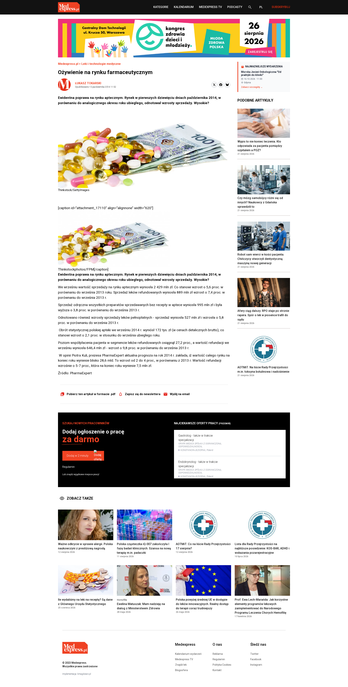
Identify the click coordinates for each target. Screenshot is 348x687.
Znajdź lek (181, 664)
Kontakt (217, 670)
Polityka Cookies (222, 664)
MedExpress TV (210, 7)
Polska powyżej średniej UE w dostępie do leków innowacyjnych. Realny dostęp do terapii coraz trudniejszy (202, 604)
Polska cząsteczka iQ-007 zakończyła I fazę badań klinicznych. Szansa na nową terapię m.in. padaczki (144, 548)
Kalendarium (184, 7)
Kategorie (160, 7)
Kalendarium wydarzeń (188, 653)
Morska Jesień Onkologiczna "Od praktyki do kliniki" (261, 73)
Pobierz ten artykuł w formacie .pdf (91, 394)
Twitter (254, 653)
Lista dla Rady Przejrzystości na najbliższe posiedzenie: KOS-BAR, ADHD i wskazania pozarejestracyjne (262, 548)
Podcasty (234, 7)
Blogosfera (181, 670)
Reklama (218, 653)
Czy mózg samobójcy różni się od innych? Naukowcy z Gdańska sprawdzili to (260, 202)
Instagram (256, 664)
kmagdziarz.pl (84, 674)
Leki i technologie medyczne (101, 64)
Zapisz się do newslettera (142, 394)
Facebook (255, 659)
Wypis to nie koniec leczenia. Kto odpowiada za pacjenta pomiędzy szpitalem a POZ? (259, 146)
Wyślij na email (180, 394)
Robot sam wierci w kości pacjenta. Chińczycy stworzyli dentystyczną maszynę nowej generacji (260, 259)
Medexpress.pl (68, 64)
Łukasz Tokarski (88, 83)
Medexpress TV (184, 659)
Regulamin (68, 466)
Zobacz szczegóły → (252, 87)
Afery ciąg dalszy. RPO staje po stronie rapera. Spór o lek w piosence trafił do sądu (263, 315)
